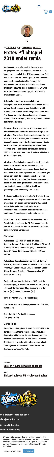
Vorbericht (37, 47)
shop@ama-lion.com (10, 419)
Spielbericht (27, 47)
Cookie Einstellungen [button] (12, 451)
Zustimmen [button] (28, 451)
